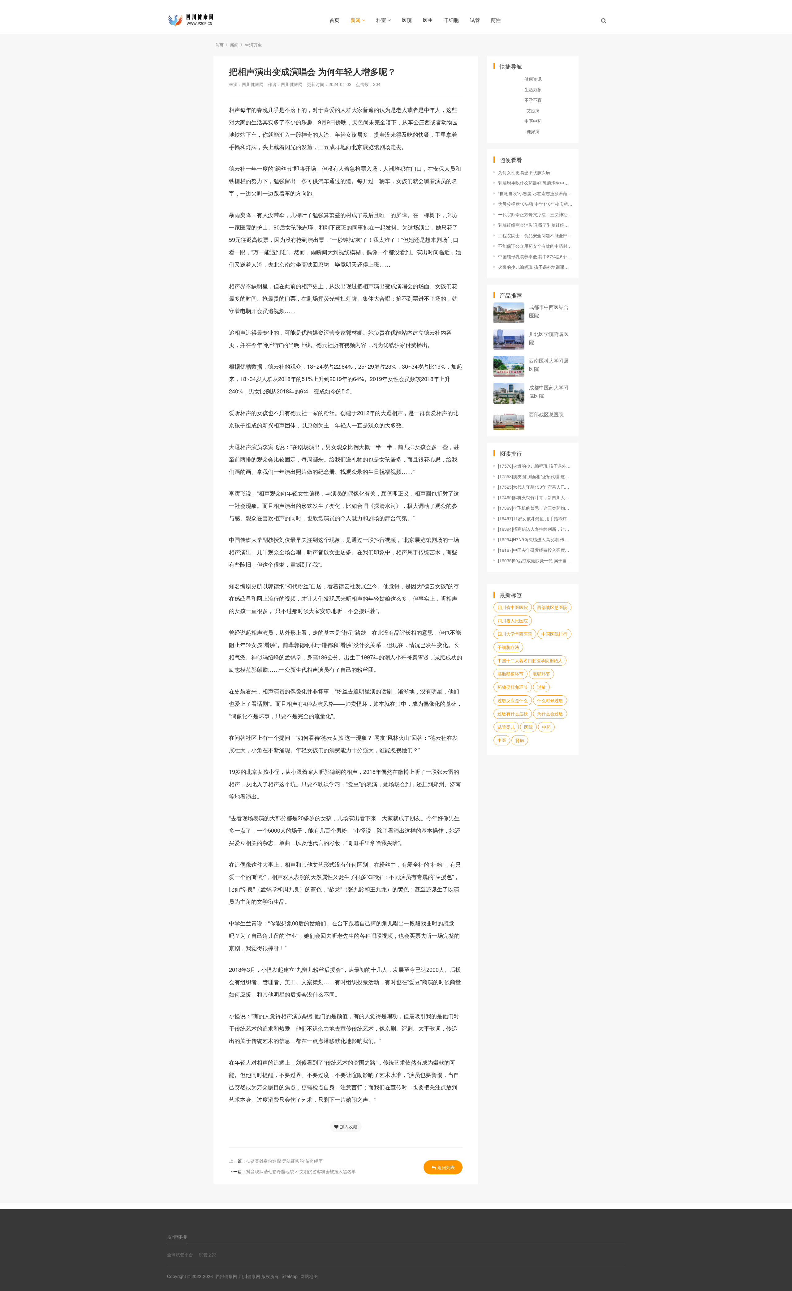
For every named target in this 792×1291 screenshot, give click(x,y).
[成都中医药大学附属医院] (508, 393)
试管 (475, 20)
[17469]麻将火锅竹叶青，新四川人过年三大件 (535, 497)
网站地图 (309, 1276)
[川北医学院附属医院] (508, 339)
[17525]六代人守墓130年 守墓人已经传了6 (535, 487)
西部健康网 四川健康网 (238, 1276)
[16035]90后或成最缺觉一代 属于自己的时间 (535, 560)
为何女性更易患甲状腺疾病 (524, 172)
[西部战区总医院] (508, 420)
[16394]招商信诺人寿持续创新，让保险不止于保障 (535, 529)
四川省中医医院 (512, 607)
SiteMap (290, 1276)
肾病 (519, 740)
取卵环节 (541, 674)
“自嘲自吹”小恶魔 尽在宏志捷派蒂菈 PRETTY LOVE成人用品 (535, 193)
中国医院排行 (554, 634)
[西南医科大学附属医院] (508, 366)
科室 (381, 20)
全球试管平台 (180, 1254)
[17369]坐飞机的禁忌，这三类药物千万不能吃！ (535, 508)
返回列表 (446, 1167)
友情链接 (177, 1236)
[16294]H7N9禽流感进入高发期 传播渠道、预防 (535, 539)
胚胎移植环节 (510, 674)
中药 (546, 727)
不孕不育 (533, 100)
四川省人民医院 (512, 620)
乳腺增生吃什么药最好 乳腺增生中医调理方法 (535, 183)
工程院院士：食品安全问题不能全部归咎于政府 (535, 235)
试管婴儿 (506, 727)
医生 (428, 20)
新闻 (355, 20)
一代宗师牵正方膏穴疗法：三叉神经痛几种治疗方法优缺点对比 (535, 214)
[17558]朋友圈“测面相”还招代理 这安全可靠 (535, 476)
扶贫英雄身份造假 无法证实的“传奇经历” (285, 1161)
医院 (407, 20)
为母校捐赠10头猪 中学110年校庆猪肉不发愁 (535, 204)
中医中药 (533, 121)
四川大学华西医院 (514, 634)
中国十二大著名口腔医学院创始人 (529, 660)
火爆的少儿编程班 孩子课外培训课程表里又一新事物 (535, 267)
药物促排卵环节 (512, 687)
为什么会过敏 (550, 713)
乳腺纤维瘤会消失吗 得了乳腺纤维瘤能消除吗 (535, 225)
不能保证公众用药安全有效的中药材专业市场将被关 (535, 246)
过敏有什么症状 (512, 713)
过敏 (541, 687)
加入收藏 (348, 1126)
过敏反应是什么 (512, 700)
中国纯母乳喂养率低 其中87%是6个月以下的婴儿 (535, 256)
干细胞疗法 (508, 647)
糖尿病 (533, 131)
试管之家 (207, 1254)
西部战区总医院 (546, 414)
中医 (501, 740)
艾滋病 (533, 110)
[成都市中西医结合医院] (508, 312)
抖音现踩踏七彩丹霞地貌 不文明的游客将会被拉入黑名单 (301, 1171)
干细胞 (451, 20)
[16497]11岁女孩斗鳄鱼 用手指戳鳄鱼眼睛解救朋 (535, 518)
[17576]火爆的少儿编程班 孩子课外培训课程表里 (535, 466)
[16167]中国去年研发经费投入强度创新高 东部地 (535, 550)
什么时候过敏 (550, 700)
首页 (334, 20)
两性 (496, 20)
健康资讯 (533, 79)
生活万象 (253, 45)
